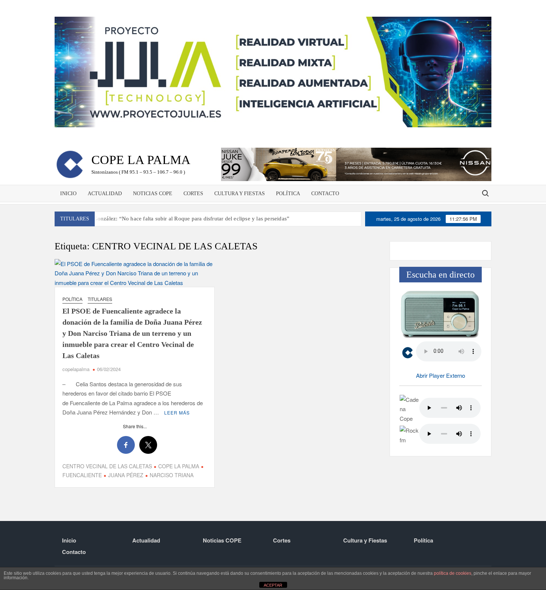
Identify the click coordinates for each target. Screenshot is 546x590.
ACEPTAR (273, 585)
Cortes (193, 193)
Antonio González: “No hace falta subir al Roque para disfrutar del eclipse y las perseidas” (180, 219)
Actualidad (105, 193)
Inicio (68, 193)
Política (288, 193)
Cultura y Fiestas (239, 193)
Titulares (100, 299)
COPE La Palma (141, 160)
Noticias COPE (152, 193)
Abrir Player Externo (440, 375)
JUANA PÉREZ (125, 475)
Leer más (177, 412)
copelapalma (76, 369)
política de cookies (452, 573)
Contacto (325, 193)
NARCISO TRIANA (172, 475)
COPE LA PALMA (178, 466)
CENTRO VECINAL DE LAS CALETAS (107, 466)
